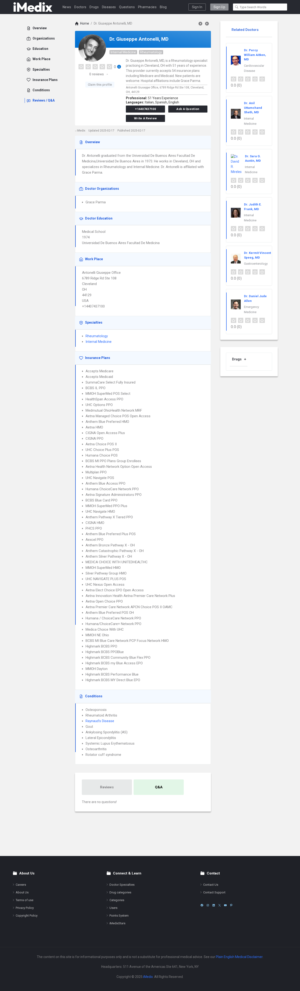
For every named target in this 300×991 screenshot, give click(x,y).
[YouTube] (225, 905)
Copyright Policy (27, 915)
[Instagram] (207, 905)
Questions (127, 7)
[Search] (236, 7)
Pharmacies (147, 7)
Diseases (109, 7)
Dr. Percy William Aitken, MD (255, 54)
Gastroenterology (256, 263)
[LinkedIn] (213, 905)
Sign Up (219, 7)
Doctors (80, 7)
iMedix (148, 977)
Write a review (145, 118)
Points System (119, 915)
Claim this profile (100, 84)
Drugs (94, 7)
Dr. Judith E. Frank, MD (253, 207)
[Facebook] (201, 905)
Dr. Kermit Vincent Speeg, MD (257, 255)
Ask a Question (187, 109)
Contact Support (214, 892)
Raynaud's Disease (100, 721)
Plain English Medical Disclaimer (239, 957)
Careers (21, 884)
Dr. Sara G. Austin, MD (253, 158)
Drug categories (120, 892)
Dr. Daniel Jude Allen (255, 298)
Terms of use (24, 900)
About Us (22, 892)
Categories (116, 900)
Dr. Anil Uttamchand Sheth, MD (253, 107)
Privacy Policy (25, 908)
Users (113, 908)
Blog (163, 7)
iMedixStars (117, 923)
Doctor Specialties (122, 884)
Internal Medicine (123, 52)
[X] (219, 905)
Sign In (197, 7)
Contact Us (210, 884)
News (67, 7)
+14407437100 (145, 109)
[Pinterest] (231, 905)
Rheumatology (151, 52)
